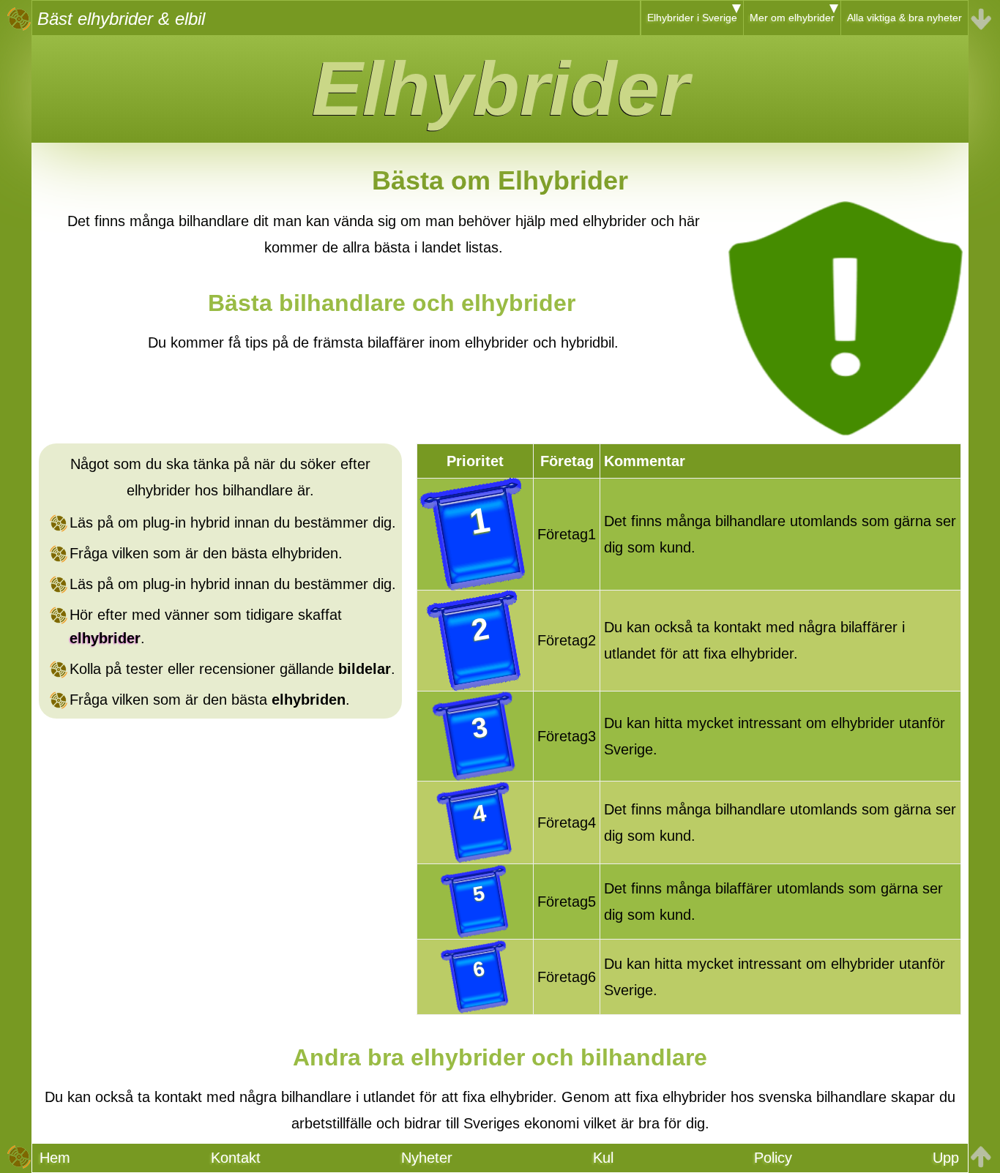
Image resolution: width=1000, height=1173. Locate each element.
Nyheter (426, 1158)
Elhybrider (500, 88)
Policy (773, 1158)
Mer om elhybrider (792, 17)
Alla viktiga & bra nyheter (904, 17)
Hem (55, 1158)
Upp (946, 1158)
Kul (603, 1158)
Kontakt (236, 1158)
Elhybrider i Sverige (692, 17)
